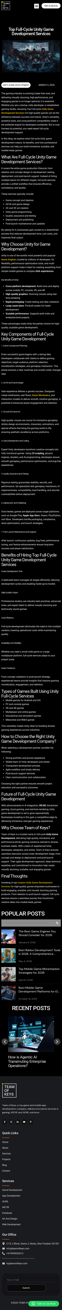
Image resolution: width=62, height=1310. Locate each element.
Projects (6, 1159)
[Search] (57, 923)
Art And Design (9, 1218)
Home (5, 1142)
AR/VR (5, 1207)
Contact (6, 1170)
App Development (11, 1195)
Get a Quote (51, 5)
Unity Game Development (16, 85)
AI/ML (5, 1201)
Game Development (12, 1190)
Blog (4, 1165)
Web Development (11, 1224)
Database (7, 1213)
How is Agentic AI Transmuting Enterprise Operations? (27, 1061)
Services (6, 1153)
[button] (36, 6)
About (5, 1147)
